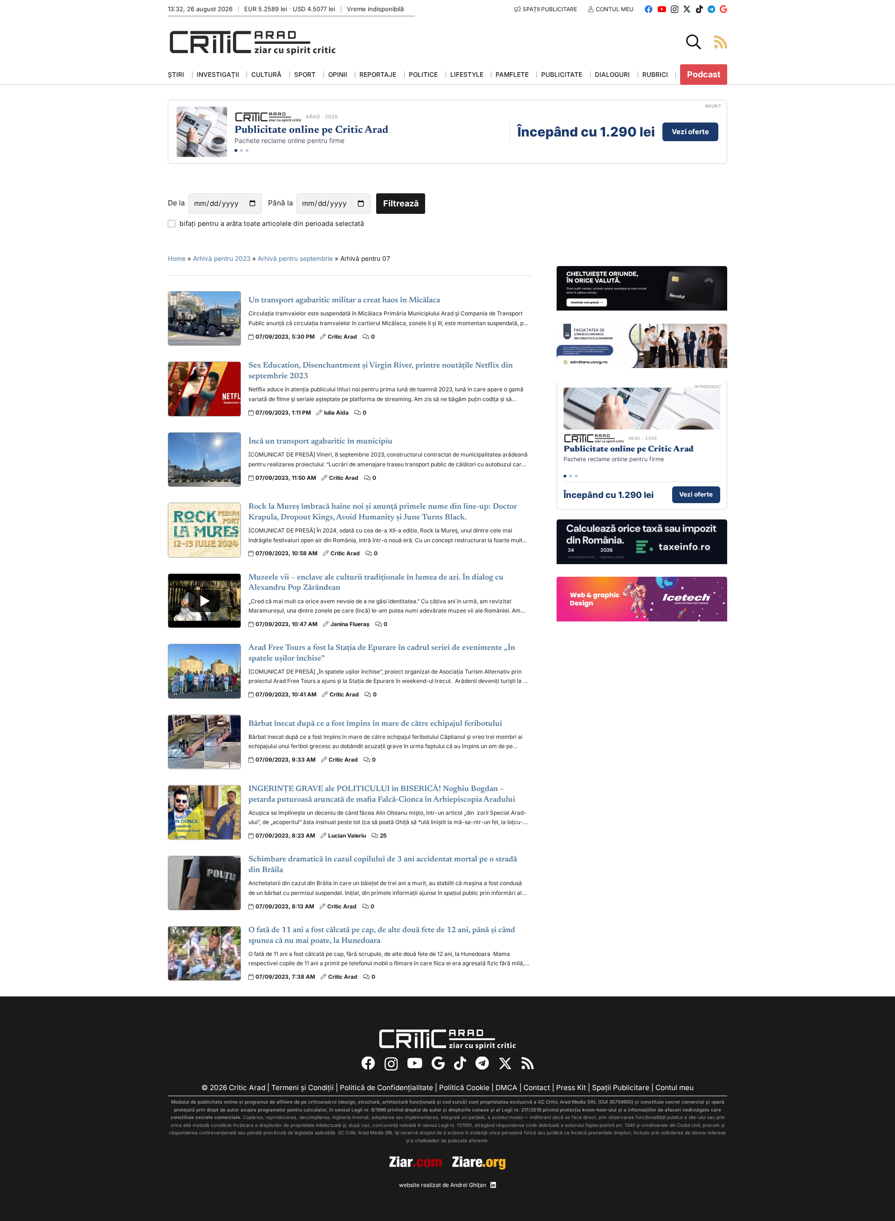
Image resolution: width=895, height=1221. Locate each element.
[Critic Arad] (252, 42)
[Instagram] (674, 9)
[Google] (723, 9)
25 (383, 835)
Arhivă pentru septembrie (295, 258)
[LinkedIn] (493, 1185)
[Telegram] (711, 9)
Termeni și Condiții (302, 1087)
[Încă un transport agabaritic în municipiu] (204, 459)
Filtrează (401, 203)
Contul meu (674, 1087)
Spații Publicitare (620, 1087)
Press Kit (571, 1087)
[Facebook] (649, 9)
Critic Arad (342, 336)
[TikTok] (699, 9)
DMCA (506, 1087)
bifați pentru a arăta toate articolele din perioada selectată (271, 223)
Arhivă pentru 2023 (221, 258)
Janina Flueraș (350, 624)
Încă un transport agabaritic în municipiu (320, 442)
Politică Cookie (464, 1087)
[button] (693, 41)
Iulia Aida (336, 412)
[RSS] (528, 1064)
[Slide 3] (247, 150)
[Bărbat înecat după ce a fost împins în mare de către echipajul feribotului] (204, 742)
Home (177, 258)
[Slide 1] (235, 150)
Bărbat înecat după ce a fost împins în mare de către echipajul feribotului (375, 724)
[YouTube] (661, 9)
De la (176, 202)
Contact (536, 1087)
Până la (280, 202)
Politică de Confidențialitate (386, 1087)
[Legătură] (720, 42)
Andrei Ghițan (468, 1184)
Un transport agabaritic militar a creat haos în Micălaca (344, 301)
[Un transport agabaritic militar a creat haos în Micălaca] (204, 318)
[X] (687, 9)
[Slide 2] (241, 150)
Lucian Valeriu (347, 835)
